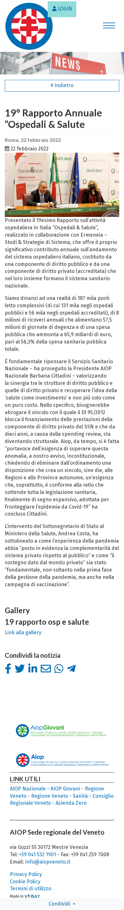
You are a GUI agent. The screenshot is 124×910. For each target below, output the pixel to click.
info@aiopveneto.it (47, 862)
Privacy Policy (26, 874)
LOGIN (64, 9)
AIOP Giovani (65, 789)
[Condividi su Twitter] (20, 669)
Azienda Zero (71, 803)
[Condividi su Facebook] (8, 669)
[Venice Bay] (32, 896)
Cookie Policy (25, 882)
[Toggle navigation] (109, 26)
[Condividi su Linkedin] (32, 669)
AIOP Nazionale (28, 789)
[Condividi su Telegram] (71, 669)
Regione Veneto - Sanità (59, 796)
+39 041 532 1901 (38, 854)
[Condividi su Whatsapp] (58, 669)
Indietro (63, 85)
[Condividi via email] (46, 669)
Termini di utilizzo (30, 889)
